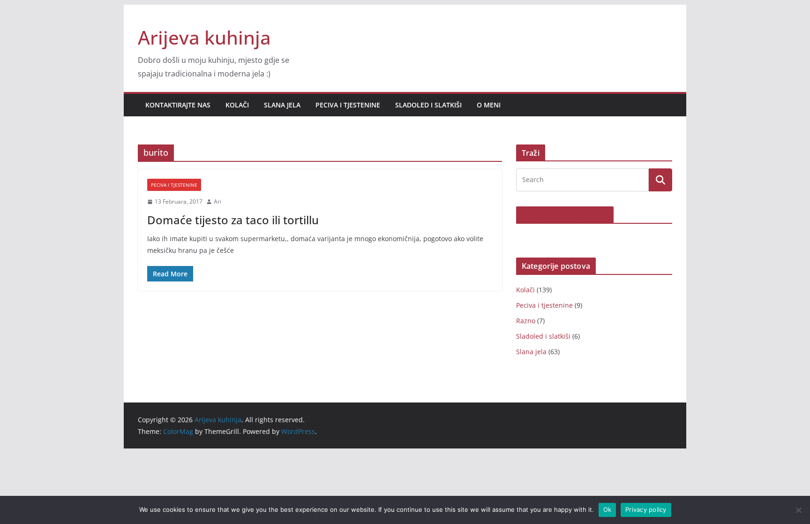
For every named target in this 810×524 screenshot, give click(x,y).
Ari (217, 201)
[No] (798, 510)
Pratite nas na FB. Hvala (565, 215)
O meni (489, 104)
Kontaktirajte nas (177, 104)
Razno (525, 320)
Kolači (237, 104)
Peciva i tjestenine (347, 104)
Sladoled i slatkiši (428, 104)
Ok (607, 509)
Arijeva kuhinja (204, 37)
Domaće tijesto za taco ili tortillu (233, 220)
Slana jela (282, 104)
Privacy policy (646, 509)
